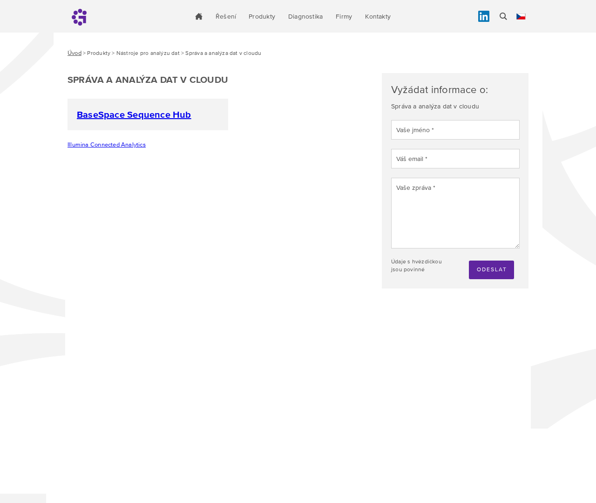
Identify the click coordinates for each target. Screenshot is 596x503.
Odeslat (492, 269)
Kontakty (378, 16)
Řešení (226, 16)
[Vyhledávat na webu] (503, 16)
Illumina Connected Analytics (107, 144)
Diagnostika (305, 16)
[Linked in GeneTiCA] (483, 16)
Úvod (74, 52)
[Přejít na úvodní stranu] (199, 16)
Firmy (344, 16)
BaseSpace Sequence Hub (134, 114)
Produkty (262, 16)
